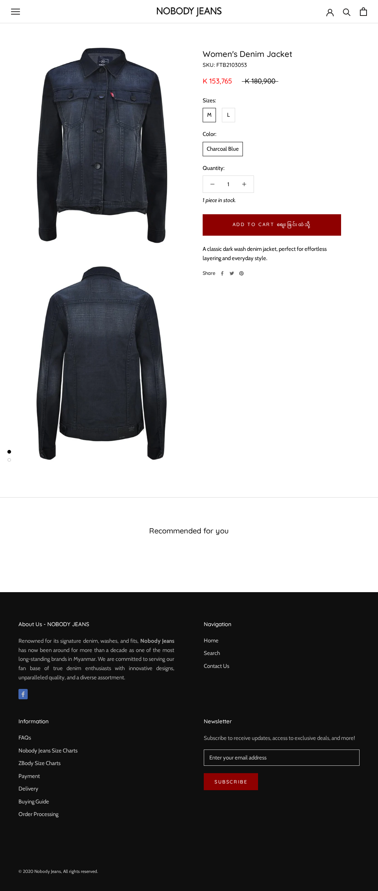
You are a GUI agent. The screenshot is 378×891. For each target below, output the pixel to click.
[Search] (347, 12)
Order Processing (38, 814)
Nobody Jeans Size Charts (48, 750)
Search (212, 653)
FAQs (24, 737)
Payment (29, 776)
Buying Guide (33, 801)
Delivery (28, 788)
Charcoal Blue (223, 149)
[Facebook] (222, 273)
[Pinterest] (241, 273)
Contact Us (216, 666)
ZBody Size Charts (39, 763)
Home (211, 640)
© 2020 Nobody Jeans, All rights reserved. (58, 871)
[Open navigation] (15, 11)
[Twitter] (232, 273)
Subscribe (230, 782)
